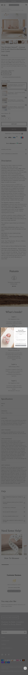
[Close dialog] (26, 328)
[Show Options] (25, 341)
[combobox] (18, 341)
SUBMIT (21, 345)
